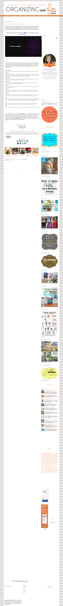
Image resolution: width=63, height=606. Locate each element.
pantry (51, 466)
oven (44, 466)
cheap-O (42, 456)
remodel (57, 468)
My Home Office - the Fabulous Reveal (50, 407)
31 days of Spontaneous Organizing (53, 453)
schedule (54, 469)
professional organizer (44, 468)
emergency (46, 458)
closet (52, 456)
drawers (42, 458)
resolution (45, 469)
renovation (42, 469)
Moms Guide (44, 463)
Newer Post (7, 168)
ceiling (49, 455)
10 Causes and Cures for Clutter (46, 101)
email (12, 602)
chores (44, 456)
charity (57, 455)
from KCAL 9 (34, 65)
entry (48, 458)
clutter (57, 456)
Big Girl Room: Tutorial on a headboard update (51, 428)
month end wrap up (49, 463)
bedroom (50, 454)
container (45, 457)
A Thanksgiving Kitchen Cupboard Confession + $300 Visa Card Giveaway (51, 391)
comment (42, 457)
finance (48, 459)
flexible (50, 459)
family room (54, 458)
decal (51, 457)
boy (44, 455)
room (49, 469)
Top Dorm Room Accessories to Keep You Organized (35, 155)
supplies (57, 471)
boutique (42, 455)
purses (52, 468)
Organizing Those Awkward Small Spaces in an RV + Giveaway (8, 155)
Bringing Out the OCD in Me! (48, 403)
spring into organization (48, 471)
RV (52, 469)
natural (42, 464)
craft (47, 457)
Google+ (24, 588)
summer (55, 471)
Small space (51, 470)
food (57, 459)
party (57, 466)
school (57, 469)
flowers (53, 459)
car (47, 455)
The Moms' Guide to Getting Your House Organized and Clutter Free (28, 155)
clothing (54, 456)
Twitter (24, 589)
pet (47, 467)
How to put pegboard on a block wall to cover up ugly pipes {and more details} (51, 424)
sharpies (46, 470)
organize (8, 160)
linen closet (46, 462)
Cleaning (49, 456)
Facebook (24, 587)
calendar (46, 455)
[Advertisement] (49, 28)
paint (49, 466)
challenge (55, 455)
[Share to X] (24, 159)
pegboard (42, 467)
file (46, 459)
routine (51, 469)
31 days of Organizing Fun (44, 453)
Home (22, 168)
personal (45, 467)
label (41, 462)
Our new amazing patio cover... (49, 411)
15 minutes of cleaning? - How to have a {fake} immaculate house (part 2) (51, 399)
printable (52, 467)
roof (47, 469)
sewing (42, 470)
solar (54, 470)
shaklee (44, 470)
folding (55, 459)
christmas (47, 456)
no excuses (44, 464)
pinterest (49, 467)
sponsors (11, 160)
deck (53, 457)
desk (57, 457)
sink (49, 470)
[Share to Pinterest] (26, 159)
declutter (55, 457)
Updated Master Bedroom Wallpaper (14, 155)
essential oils (51, 458)
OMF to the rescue (51, 464)
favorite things (44, 459)
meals (55, 462)
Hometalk (26, 113)
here (11, 604)
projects (49, 468)
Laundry (44, 462)
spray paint (42, 471)
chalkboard (51, 455)
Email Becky (24, 586)
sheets (48, 470)
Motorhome (54, 463)
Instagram (24, 590)
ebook (44, 458)
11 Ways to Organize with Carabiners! (50, 415)
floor (51, 459)
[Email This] (23, 159)
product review (56, 467)
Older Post (37, 168)
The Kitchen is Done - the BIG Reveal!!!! (22, 155)
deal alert (49, 457)
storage (52, 471)
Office (48, 464)
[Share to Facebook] (25, 159)
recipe (54, 468)
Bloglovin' (24, 592)
